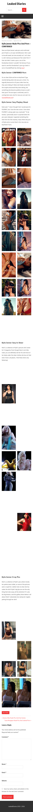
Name (4, 764)
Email (4, 772)
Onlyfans (5, 712)
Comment (5, 737)
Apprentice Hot (17, 40)
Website (4, 781)
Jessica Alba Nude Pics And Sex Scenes (14, 718)
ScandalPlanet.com (7, 97)
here (22, 68)
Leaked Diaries (16, 4)
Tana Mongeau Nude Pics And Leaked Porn (17, 720)
